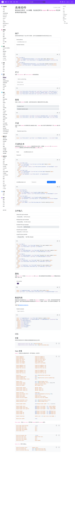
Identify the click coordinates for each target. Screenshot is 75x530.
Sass (4, 33)
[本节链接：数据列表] (23, 297)
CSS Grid (4, 59)
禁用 (64, 11)
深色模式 (4, 38)
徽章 (4, 97)
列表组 (4, 112)
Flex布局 (4, 166)
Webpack (5, 16)
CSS (63, 20)
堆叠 (4, 146)
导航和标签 (5, 118)
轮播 (4, 106)
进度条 (4, 126)
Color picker (19, 281)
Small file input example (22, 229)
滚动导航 (4, 128)
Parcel (4, 18)
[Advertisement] (38, 22)
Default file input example (22, 214)
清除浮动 (4, 137)
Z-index (4, 58)
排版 (4, 66)
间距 (4, 181)
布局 (4, 87)
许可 (4, 204)
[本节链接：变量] (19, 338)
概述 (4, 31)
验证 (4, 89)
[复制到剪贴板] (59, 54)
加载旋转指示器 (6, 129)
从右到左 (4, 25)
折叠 (4, 109)
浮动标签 (4, 86)
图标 (11, 2)
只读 (64, 12)
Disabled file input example (23, 224)
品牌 (4, 202)
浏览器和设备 (5, 13)
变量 (65, 21)
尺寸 (4, 180)
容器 (4, 49)
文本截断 (4, 149)
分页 (4, 121)
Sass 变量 (66, 23)
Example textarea (20, 44)
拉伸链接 (4, 148)
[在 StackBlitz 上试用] (57, 54)
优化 (4, 43)
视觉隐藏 (4, 153)
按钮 (4, 100)
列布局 (4, 53)
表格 (4, 69)
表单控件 (4, 77)
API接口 (4, 157)
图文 (4, 71)
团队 (4, 201)
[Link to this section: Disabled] (20, 99)
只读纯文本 (65, 14)
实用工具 (4, 56)
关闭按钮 (4, 107)
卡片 (4, 104)
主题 (14, 2)
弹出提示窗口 (5, 124)
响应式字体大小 (6, 23)
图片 (4, 67)
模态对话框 (5, 114)
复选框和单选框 (6, 81)
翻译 (4, 206)
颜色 (4, 36)
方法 (4, 193)
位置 (4, 143)
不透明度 (4, 173)
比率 (4, 144)
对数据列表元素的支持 (23, 305)
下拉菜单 (4, 111)
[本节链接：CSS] (19, 334)
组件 (4, 40)
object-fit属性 (5, 171)
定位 (4, 176)
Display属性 (5, 164)
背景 (4, 159)
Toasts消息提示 (6, 131)
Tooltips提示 (5, 133)
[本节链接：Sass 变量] (22, 351)
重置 (4, 64)
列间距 (4, 54)
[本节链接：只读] (19, 123)
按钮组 (4, 102)
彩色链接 (4, 141)
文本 (4, 183)
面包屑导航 (5, 99)
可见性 (4, 186)
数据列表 (64, 18)
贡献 (4, 26)
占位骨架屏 (5, 123)
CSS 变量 (4, 41)
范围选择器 (5, 82)
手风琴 (4, 94)
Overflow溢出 (5, 174)
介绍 (4, 8)
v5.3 (68, 2)
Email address (20, 39)
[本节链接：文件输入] (23, 210)
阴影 (4, 178)
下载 (4, 9)
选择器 (4, 79)
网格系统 (4, 51)
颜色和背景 (5, 139)
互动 (4, 169)
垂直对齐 (4, 185)
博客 (17, 2)
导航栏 (4, 116)
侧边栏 (4, 119)
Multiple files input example (23, 219)
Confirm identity (51, 182)
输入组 (4, 84)
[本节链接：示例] (19, 33)
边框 (4, 161)
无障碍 (4, 21)
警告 (4, 95)
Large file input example (22, 234)
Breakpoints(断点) (6, 48)
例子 (8, 2)
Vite (3, 20)
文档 (6, 2)
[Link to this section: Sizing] (20, 72)
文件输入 (64, 15)
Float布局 (4, 168)
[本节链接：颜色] (19, 273)
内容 (4, 11)
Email (18, 152)
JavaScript (5, 15)
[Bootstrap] (2, 2)
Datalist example (20, 309)
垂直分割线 (5, 151)
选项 (4, 34)
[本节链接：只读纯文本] (25, 144)
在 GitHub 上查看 (57, 7)
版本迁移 (4, 210)
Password (19, 155)
